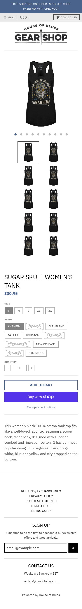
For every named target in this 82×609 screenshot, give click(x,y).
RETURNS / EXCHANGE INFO (41, 491)
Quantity (10, 362)
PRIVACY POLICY (41, 496)
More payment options (41, 407)
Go (73, 548)
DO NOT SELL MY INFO (41, 501)
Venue (8, 319)
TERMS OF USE (41, 506)
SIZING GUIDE (41, 511)
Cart (69, 17)
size (7, 303)
